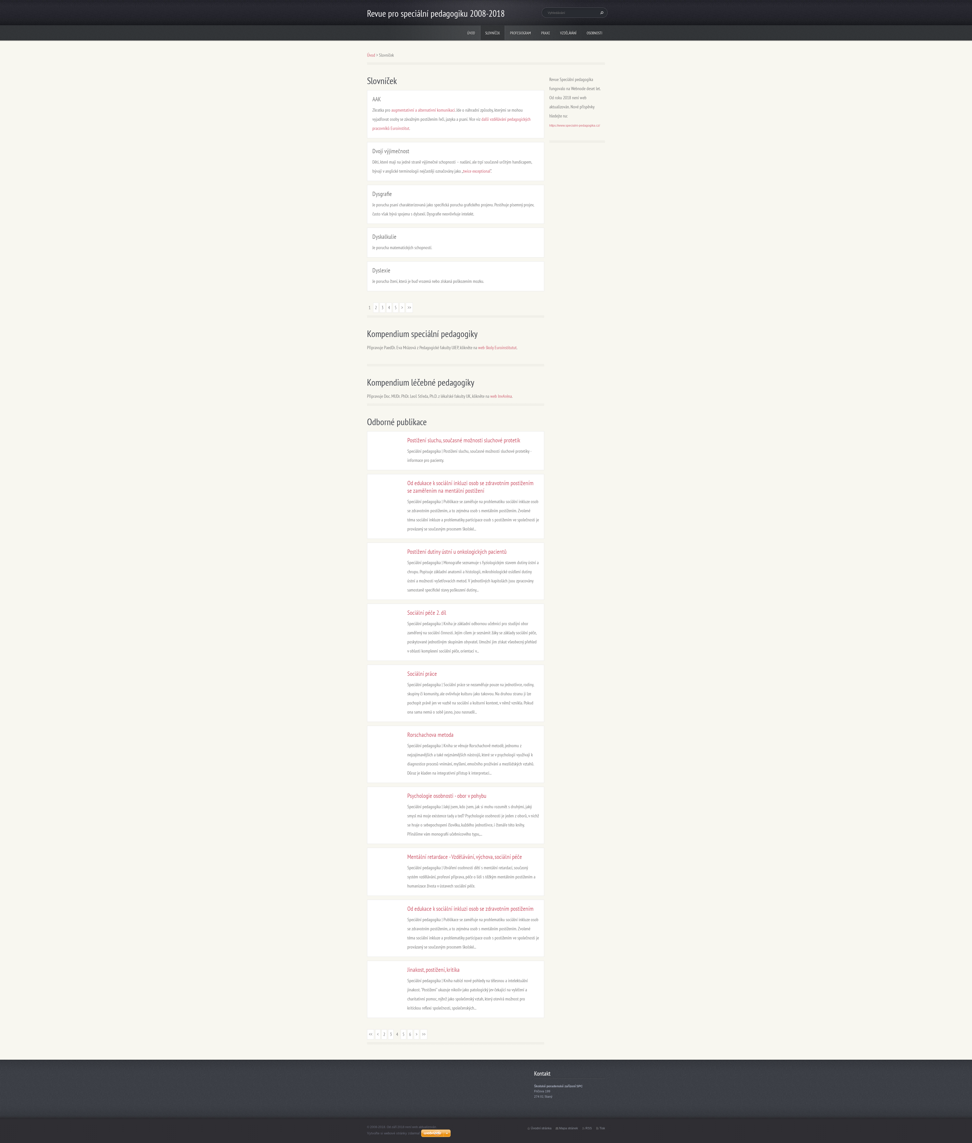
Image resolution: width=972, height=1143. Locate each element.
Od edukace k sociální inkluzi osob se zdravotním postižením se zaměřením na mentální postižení (470, 487)
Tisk (602, 1128)
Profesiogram (520, 33)
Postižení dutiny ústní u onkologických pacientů (457, 552)
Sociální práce (422, 674)
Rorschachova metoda (430, 735)
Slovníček (492, 33)
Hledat (601, 12)
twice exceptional (476, 171)
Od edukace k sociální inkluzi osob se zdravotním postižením (470, 909)
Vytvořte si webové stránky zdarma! (393, 1133)
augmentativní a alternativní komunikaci (423, 110)
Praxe (545, 33)
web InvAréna (501, 396)
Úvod (471, 33)
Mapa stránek (568, 1128)
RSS (588, 1128)
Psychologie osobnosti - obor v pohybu (446, 796)
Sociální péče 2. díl (426, 613)
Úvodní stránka (541, 1128)
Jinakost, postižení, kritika (433, 970)
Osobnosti (594, 33)
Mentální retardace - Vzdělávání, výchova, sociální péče (464, 857)
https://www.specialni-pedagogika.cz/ (574, 125)
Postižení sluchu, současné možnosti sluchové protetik (463, 440)
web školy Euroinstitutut (497, 347)
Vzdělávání (568, 33)
